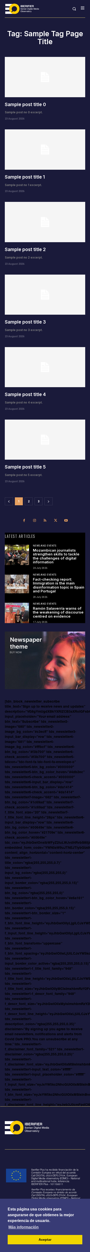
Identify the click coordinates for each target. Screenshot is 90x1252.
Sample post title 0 (25, 104)
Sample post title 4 (25, 394)
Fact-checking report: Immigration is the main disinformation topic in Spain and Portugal (58, 585)
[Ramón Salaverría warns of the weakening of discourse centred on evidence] (17, 613)
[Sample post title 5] (45, 440)
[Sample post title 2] (45, 222)
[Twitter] (55, 521)
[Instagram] (34, 521)
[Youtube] (66, 521)
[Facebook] (24, 521)
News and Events (44, 546)
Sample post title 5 (25, 467)
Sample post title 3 (25, 322)
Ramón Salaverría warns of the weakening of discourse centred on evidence (58, 612)
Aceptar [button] (45, 1239)
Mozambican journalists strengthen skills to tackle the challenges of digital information (56, 556)
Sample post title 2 (25, 249)
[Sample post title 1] (45, 149)
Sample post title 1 (25, 177)
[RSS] (45, 521)
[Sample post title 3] (45, 295)
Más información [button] (23, 1227)
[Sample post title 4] (45, 367)
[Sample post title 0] (45, 77)
